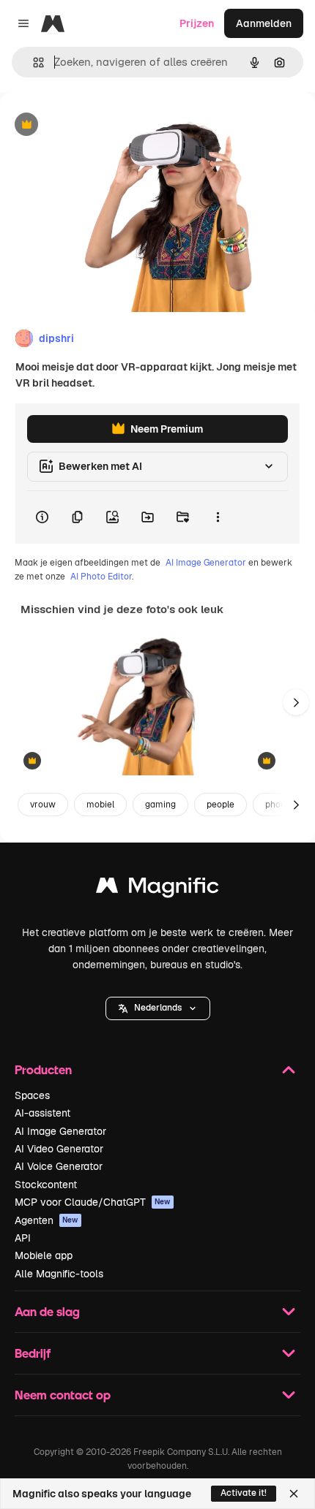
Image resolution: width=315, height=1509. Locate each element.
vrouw (43, 804)
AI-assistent (42, 1113)
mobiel (100, 804)
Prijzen (196, 23)
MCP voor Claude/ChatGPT (93, 1202)
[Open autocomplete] (32, 62)
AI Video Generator (59, 1148)
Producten (43, 1069)
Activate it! (243, 1493)
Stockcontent (46, 1184)
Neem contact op (63, 1394)
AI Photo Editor (101, 576)
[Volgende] (296, 702)
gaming (160, 804)
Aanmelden (264, 23)
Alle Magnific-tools (59, 1273)
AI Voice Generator (59, 1166)
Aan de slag (47, 1311)
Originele (96, 125)
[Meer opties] (217, 517)
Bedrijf (33, 1353)
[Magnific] (157, 889)
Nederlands (158, 1008)
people (220, 804)
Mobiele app (44, 1255)
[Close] (294, 1493)
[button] (157, 1008)
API (23, 1237)
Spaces (32, 1095)
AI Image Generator (206, 563)
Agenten (46, 1220)
